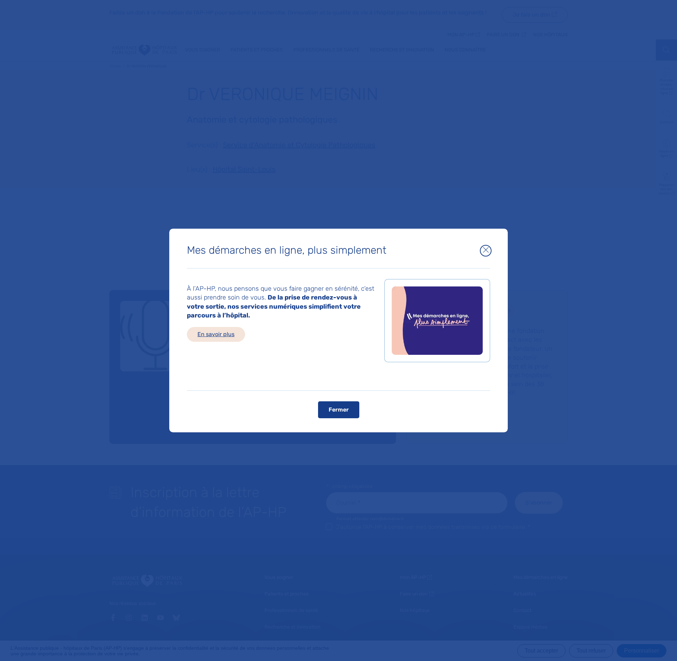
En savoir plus (215, 334)
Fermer (339, 409)
